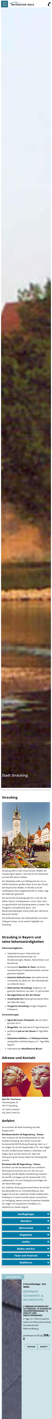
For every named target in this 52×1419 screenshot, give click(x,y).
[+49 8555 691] (49, 4)
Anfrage (31, 1346)
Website (43, 1346)
